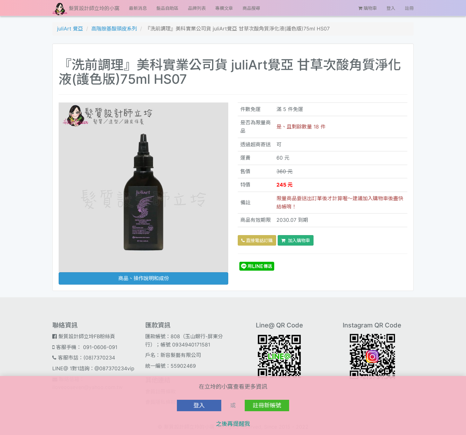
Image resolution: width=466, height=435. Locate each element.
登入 (390, 8)
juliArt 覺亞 (70, 28)
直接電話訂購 (259, 240)
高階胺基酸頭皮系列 (114, 28)
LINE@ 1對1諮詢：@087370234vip (93, 368)
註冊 (409, 8)
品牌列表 (197, 8)
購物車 (369, 8)
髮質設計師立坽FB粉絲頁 (86, 336)
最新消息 (138, 8)
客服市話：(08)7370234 (85, 357)
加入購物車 (297, 240)
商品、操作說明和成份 (143, 278)
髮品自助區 (167, 8)
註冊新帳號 (267, 405)
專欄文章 (224, 8)
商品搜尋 (251, 8)
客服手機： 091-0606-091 (86, 347)
